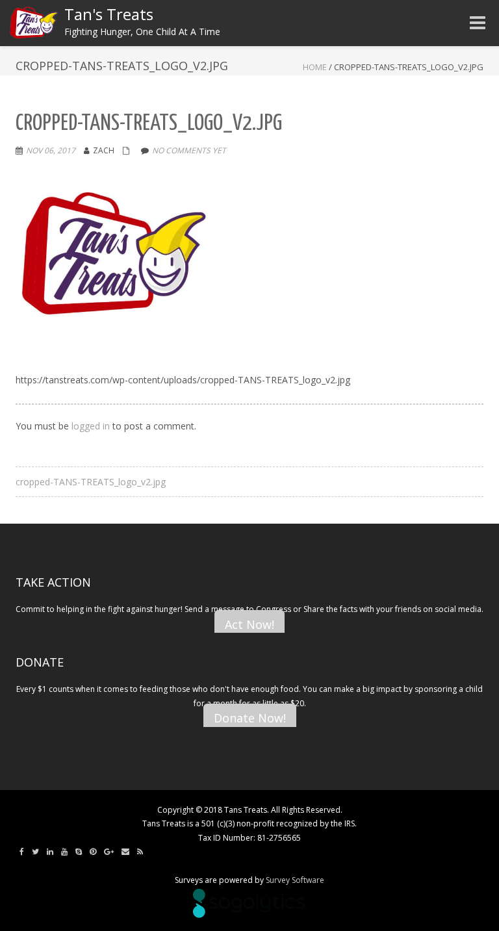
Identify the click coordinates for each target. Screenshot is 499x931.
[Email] (125, 852)
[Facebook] (21, 852)
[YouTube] (64, 852)
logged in (90, 426)
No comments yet (189, 150)
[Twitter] (35, 852)
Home (315, 67)
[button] (113, 258)
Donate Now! (250, 718)
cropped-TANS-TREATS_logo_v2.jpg (91, 482)
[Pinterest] (93, 852)
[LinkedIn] (50, 852)
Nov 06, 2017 (50, 150)
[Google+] (109, 852)
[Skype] (78, 852)
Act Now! (249, 624)
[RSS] (140, 852)
